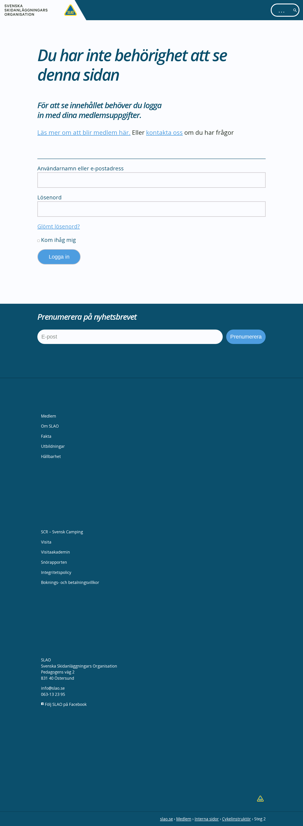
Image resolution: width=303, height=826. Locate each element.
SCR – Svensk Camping (62, 532)
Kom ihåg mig (58, 239)
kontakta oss (164, 132)
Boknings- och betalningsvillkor (70, 582)
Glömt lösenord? (58, 226)
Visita (46, 542)
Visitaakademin (55, 552)
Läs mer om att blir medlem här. (83, 132)
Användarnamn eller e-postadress (80, 168)
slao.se (166, 819)
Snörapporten (54, 562)
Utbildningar (53, 446)
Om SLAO (50, 426)
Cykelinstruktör (236, 819)
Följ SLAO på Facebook (65, 704)
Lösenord (49, 197)
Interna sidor (207, 819)
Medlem (48, 416)
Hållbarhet (51, 456)
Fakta (46, 436)
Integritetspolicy (56, 572)
